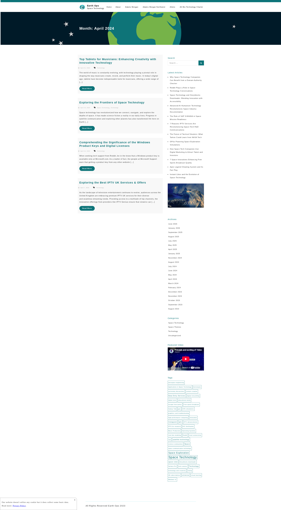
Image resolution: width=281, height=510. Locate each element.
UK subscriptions (174, 475)
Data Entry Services (176, 396)
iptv (180, 422)
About (118, 7)
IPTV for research (174, 426)
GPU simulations (188, 409)
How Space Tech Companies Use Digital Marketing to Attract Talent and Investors (186, 152)
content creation (191, 391)
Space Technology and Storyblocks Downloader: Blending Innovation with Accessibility (186, 98)
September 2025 (175, 232)
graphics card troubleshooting (178, 413)
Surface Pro (172, 466)
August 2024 (173, 262)
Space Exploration (178, 453)
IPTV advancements (190, 422)
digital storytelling (193, 395)
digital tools (172, 400)
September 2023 (175, 305)
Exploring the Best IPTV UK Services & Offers (112, 182)
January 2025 (174, 254)
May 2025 (172, 245)
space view (173, 462)
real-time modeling (174, 435)
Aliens (172, 7)
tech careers (182, 466)
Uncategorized (174, 335)
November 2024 (175, 258)
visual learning (196, 475)
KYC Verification (188, 426)
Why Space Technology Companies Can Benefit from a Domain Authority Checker (186, 80)
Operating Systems (188, 430)
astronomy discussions (176, 391)
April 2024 (172, 279)
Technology (101, 68)
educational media (184, 400)
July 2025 (172, 241)
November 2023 (175, 296)
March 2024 (173, 283)
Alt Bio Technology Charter (191, 7)
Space (187, 444)
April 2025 (172, 249)
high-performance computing (178, 417)
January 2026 (174, 228)
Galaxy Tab (172, 409)
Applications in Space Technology (179, 387)
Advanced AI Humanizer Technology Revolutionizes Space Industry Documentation (185, 109)
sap (169, 439)
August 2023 (173, 309)
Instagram (172, 422)
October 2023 (174, 300)
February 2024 (174, 287)
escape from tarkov (175, 404)
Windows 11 (172, 479)
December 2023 (175, 292)
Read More (87, 88)
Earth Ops (93, 5)
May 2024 (172, 275)
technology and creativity (177, 470)
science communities (175, 444)
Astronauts (197, 387)
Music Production (174, 430)
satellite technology (181, 439)
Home (109, 7)
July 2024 (172, 266)
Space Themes (174, 327)
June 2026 (172, 224)
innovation (193, 417)
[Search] (201, 62)
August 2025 (173, 237)
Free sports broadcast (191, 404)
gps (179, 409)
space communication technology (179, 448)
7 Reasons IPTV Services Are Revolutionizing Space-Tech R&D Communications (184, 127)
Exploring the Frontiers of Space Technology (112, 102)
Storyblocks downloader (188, 462)
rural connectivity (195, 435)
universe (185, 475)
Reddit (185, 435)
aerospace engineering (176, 382)
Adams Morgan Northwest (154, 7)
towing (190, 470)
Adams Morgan (131, 7)
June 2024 (172, 270)
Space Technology (103, 107)
